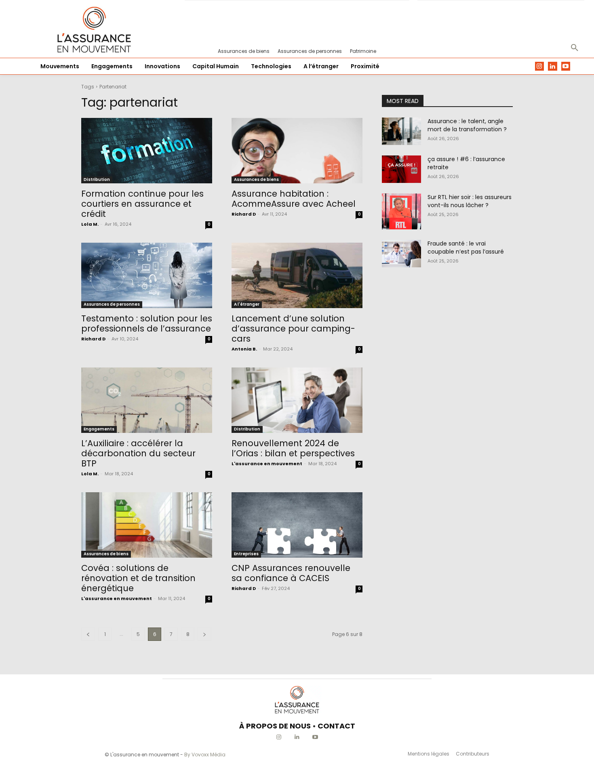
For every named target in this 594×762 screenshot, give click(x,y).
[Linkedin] (552, 66)
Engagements (99, 429)
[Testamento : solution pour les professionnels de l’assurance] (146, 275)
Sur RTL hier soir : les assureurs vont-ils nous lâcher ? (470, 201)
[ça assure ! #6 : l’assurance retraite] (401, 169)
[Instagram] (539, 66)
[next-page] (204, 634)
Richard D (244, 214)
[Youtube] (566, 66)
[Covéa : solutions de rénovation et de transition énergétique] (146, 525)
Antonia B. (244, 349)
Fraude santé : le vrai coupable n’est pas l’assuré (466, 247)
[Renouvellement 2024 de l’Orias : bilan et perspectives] (297, 400)
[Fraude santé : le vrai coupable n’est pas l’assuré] (401, 253)
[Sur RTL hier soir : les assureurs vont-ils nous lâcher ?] (401, 211)
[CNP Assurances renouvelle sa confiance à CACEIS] (297, 525)
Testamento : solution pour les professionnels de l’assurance (146, 323)
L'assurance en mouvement (267, 463)
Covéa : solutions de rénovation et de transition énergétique (138, 578)
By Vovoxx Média (204, 754)
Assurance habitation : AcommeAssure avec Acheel (294, 199)
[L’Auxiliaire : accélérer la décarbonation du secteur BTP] (146, 400)
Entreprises (246, 554)
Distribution (97, 179)
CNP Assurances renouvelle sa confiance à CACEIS (291, 573)
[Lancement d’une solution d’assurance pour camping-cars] (297, 275)
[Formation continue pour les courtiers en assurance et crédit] (146, 150)
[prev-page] (88, 634)
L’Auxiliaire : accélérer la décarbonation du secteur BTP (138, 453)
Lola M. (90, 224)
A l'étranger (246, 304)
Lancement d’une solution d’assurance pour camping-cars (293, 328)
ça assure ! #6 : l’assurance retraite (466, 163)
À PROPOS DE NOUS (275, 726)
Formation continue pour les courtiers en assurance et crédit (142, 204)
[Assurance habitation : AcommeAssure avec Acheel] (297, 150)
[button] (574, 48)
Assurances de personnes (112, 304)
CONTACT (336, 726)
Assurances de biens (256, 179)
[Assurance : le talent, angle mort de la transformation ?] (401, 131)
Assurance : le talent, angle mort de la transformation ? (467, 125)
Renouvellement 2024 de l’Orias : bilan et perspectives (293, 448)
